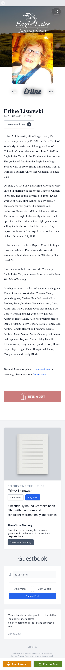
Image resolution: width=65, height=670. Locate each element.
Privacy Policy (24, 656)
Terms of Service (41, 656)
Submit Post (32, 596)
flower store (39, 374)
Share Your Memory (20, 542)
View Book (15, 497)
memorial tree (42, 369)
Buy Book (33, 497)
